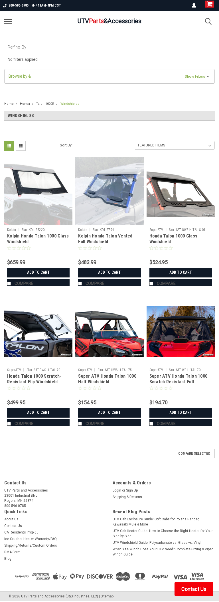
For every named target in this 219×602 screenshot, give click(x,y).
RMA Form (12, 552)
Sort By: (66, 145)
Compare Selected (194, 454)
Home (9, 104)
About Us (11, 519)
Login (117, 490)
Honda (25, 104)
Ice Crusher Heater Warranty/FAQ (30, 539)
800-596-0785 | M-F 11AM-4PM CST (35, 5)
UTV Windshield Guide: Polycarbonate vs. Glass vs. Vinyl (157, 543)
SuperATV (156, 230)
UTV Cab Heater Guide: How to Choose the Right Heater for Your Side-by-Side (163, 533)
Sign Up (132, 490)
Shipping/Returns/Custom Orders (30, 545)
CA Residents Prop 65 (21, 532)
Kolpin (11, 230)
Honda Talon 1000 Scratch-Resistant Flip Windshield (34, 378)
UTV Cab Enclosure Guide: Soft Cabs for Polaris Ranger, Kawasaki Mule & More (156, 521)
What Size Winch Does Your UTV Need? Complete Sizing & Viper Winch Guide (163, 551)
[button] (109, 76)
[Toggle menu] (8, 21)
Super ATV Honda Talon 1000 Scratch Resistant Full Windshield (178, 381)
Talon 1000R (45, 104)
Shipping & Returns (127, 497)
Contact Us (13, 526)
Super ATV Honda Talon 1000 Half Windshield (107, 378)
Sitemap (107, 596)
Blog (7, 559)
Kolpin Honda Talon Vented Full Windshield (105, 238)
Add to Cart (38, 272)
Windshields (69, 104)
